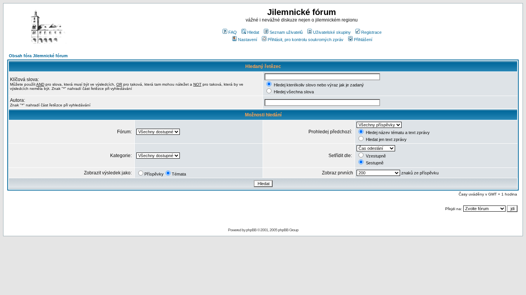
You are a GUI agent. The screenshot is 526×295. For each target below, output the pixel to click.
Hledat (253, 32)
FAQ (232, 32)
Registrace (371, 32)
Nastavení (247, 39)
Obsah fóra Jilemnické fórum (38, 55)
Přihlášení (363, 39)
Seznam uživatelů (286, 32)
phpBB (251, 230)
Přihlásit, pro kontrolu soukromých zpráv (305, 39)
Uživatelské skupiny (332, 32)
